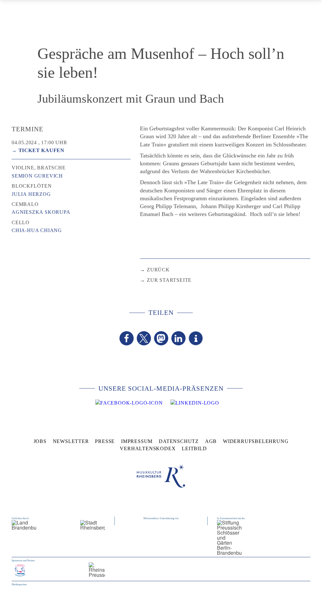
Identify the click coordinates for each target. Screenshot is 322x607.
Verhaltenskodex (147, 448)
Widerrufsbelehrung (255, 441)
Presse (105, 441)
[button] (126, 338)
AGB (211, 441)
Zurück (158, 269)
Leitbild (194, 448)
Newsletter (71, 441)
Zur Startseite (169, 280)
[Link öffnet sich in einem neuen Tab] (129, 403)
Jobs (40, 441)
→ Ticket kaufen (38, 150)
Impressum (137, 441)
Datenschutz (179, 441)
